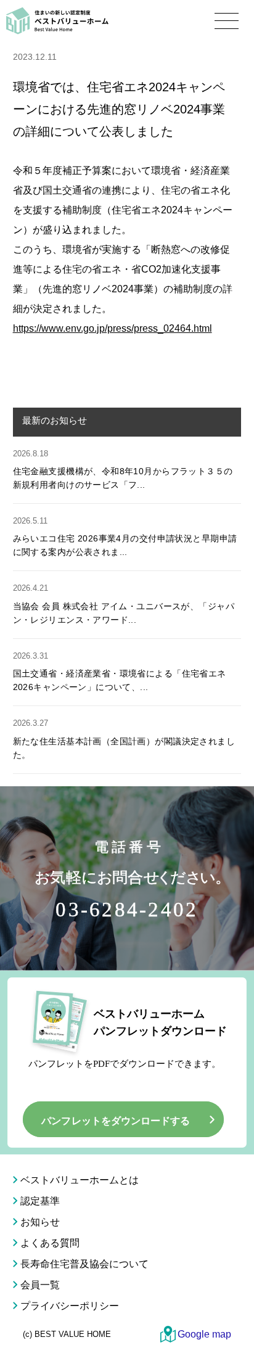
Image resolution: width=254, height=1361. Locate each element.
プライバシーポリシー (69, 1306)
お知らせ (40, 1222)
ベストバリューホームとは (79, 1180)
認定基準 (40, 1201)
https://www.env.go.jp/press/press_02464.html (112, 328)
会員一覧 (40, 1285)
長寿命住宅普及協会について (84, 1264)
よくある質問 (50, 1243)
